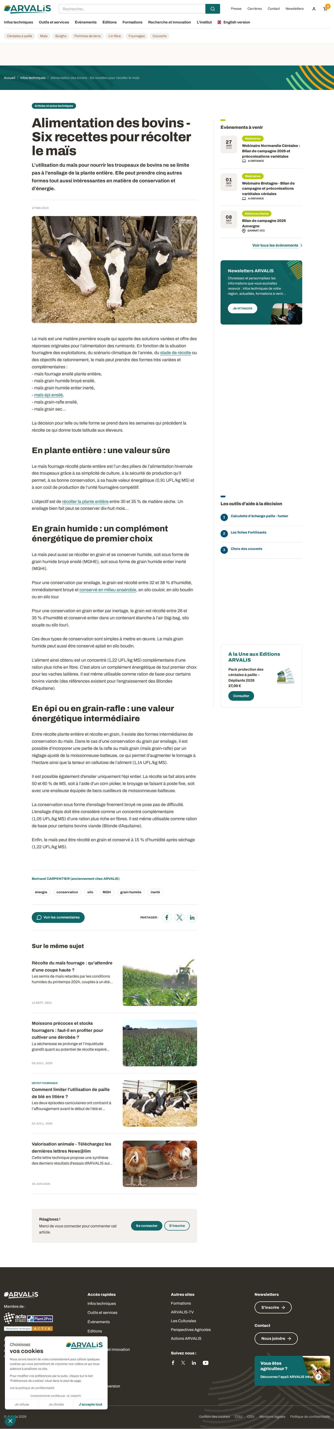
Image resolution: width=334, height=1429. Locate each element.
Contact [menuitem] (274, 9)
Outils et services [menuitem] (54, 22)
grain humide (130, 892)
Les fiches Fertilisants (249, 532)
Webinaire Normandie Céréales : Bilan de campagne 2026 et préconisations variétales (271, 151)
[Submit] (212, 9)
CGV (251, 1416)
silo (90, 892)
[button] (10, 1421)
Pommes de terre (87, 36)
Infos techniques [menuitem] (18, 22)
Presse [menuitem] (236, 9)
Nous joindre (273, 1338)
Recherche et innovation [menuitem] (169, 22)
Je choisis (56, 1404)
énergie (41, 892)
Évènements (99, 1322)
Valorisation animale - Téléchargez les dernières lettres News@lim (71, 1148)
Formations (181, 1303)
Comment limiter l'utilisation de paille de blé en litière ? (71, 1093)
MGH (107, 892)
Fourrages (137, 36)
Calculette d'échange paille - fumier (259, 516)
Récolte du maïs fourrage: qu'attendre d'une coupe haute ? (72, 966)
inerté (155, 892)
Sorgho (61, 36)
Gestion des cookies (214, 1416)
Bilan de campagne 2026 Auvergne (264, 223)
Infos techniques (102, 1303)
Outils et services (102, 1312)
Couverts (160, 36)
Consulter (241, 696)
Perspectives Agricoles (191, 1330)
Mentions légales (272, 1416)
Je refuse (22, 1404)
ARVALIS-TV (182, 1312)
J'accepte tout (90, 1404)
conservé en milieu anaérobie (107, 589)
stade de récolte (175, 352)
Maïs (43, 36)
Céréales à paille (19, 36)
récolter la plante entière (85, 501)
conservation (67, 892)
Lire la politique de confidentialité (32, 1388)
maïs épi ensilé (48, 395)
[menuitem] (314, 9)
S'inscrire (177, 1226)
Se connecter (146, 1226)
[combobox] (139, 9)
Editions (95, 1331)
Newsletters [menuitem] (295, 9)
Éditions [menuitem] (109, 22)
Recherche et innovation (109, 1349)
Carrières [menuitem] (254, 9)
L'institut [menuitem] (204, 22)
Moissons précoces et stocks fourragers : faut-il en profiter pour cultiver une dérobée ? (67, 1030)
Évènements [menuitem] (86, 22)
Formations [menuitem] (132, 22)
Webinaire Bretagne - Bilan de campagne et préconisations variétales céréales (268, 188)
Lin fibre (115, 36)
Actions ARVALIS (186, 1338)
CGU (238, 1416)
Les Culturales (183, 1321)
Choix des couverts (246, 549)
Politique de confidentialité (310, 1416)
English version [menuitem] (236, 22)
